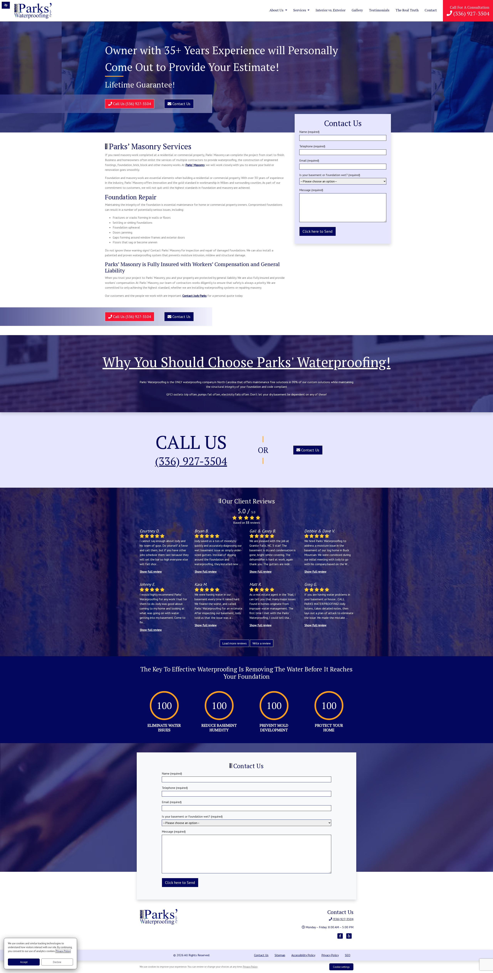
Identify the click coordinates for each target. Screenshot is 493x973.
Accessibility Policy (303, 955)
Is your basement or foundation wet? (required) (329, 175)
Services (300, 10)
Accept (24, 962)
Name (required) (309, 132)
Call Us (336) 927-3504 (131, 103)
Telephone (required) (312, 146)
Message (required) (311, 190)
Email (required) (309, 160)
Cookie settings (341, 967)
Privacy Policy (330, 955)
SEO (347, 955)
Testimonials (379, 10)
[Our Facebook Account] (340, 938)
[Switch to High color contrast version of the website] (6, 5)
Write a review (261, 643)
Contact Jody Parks (194, 296)
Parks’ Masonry (195, 165)
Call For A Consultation (469, 11)
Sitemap (280, 955)
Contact (431, 10)
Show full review (151, 571)
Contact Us (180, 103)
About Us (276, 10)
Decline (57, 962)
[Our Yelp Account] (349, 938)
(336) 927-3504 (191, 461)
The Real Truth (407, 10)
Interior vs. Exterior (330, 10)
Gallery (357, 10)
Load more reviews (234, 643)
